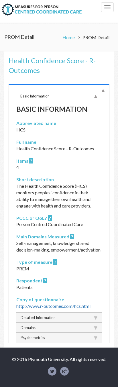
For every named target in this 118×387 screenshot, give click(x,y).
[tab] (59, 87)
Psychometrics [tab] (33, 337)
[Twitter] (52, 371)
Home (69, 37)
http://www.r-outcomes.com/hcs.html (53, 306)
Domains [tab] (28, 327)
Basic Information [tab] (35, 96)
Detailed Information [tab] (38, 317)
